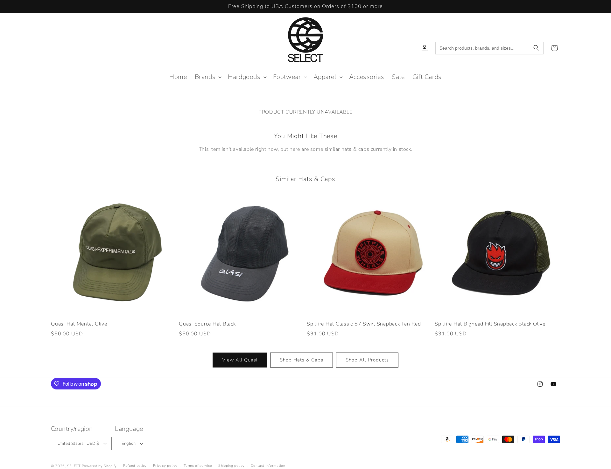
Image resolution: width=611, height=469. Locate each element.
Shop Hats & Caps (301, 360)
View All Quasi (239, 360)
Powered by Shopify (99, 466)
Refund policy (135, 465)
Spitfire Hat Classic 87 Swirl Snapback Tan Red (364, 324)
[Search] (536, 48)
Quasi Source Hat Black (207, 324)
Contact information (268, 465)
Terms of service (198, 465)
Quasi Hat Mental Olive (79, 324)
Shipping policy (231, 465)
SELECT (74, 466)
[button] (207, 77)
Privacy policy (165, 465)
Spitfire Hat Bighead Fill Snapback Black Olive (490, 324)
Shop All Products (367, 360)
